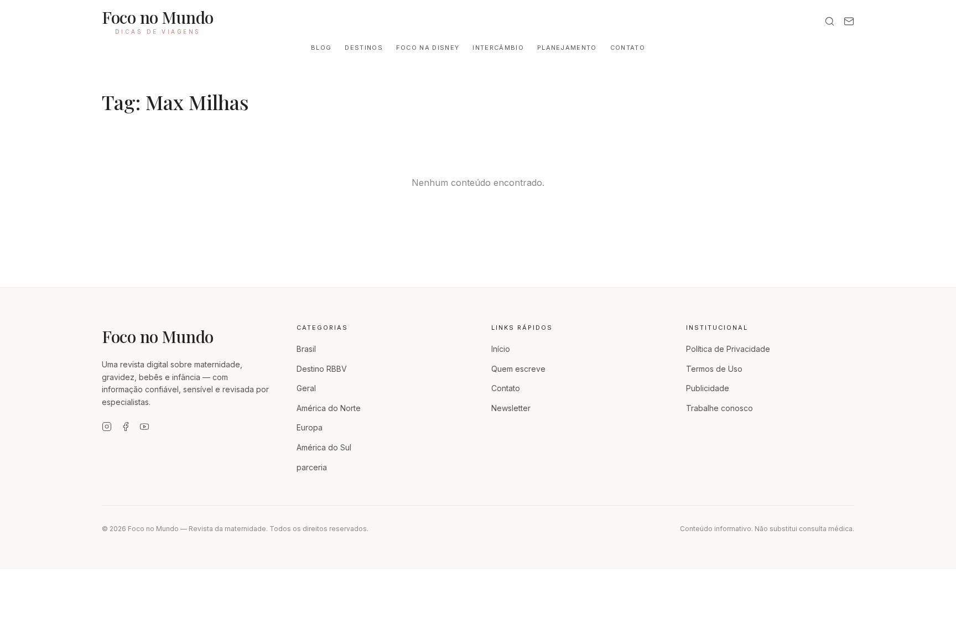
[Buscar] (829, 21)
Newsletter (511, 408)
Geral (306, 388)
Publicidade (707, 388)
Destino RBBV (322, 368)
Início (500, 349)
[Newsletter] (849, 21)
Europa (310, 427)
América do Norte (329, 408)
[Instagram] (107, 427)
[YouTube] (144, 427)
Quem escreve (518, 368)
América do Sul (324, 447)
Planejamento (567, 47)
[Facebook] (126, 427)
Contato (627, 47)
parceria (312, 467)
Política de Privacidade (728, 349)
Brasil (306, 349)
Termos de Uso (714, 368)
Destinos (364, 47)
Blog (321, 47)
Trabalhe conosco (719, 408)
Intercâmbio (498, 47)
